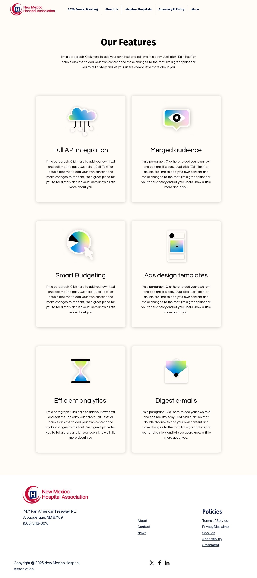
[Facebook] (159, 563)
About (142, 520)
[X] (152, 563)
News (142, 532)
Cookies (208, 532)
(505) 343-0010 (36, 523)
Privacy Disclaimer (216, 526)
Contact (144, 526)
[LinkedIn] (167, 563)
